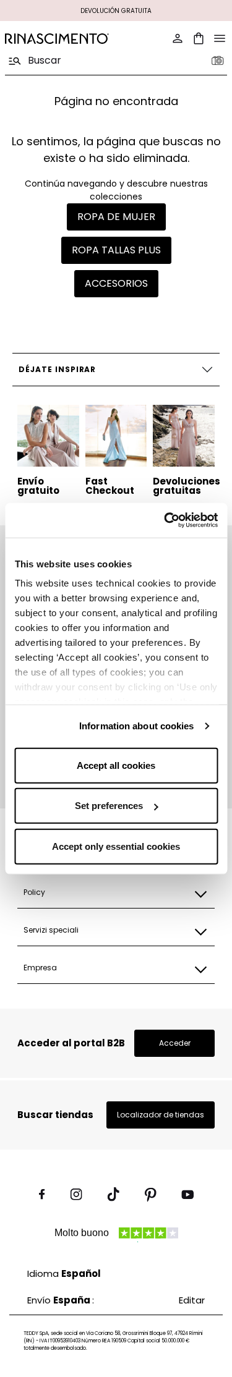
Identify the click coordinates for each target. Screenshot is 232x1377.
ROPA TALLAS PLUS (116, 250)
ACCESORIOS (116, 283)
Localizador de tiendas (160, 1114)
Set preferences (109, 805)
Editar (192, 1300)
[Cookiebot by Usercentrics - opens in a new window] (165, 520)
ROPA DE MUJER (116, 217)
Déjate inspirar (57, 369)
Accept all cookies (116, 765)
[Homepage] (57, 38)
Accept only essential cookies (116, 846)
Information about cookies (136, 726)
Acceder (175, 1043)
